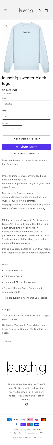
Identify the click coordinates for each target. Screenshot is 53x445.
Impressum (38, 437)
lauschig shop (25, 430)
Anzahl (5, 123)
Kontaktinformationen (22, 437)
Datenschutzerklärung (28, 433)
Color (4, 98)
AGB (42, 433)
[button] (6, 11)
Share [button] (8, 341)
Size (4, 111)
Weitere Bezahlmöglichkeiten (26, 153)
